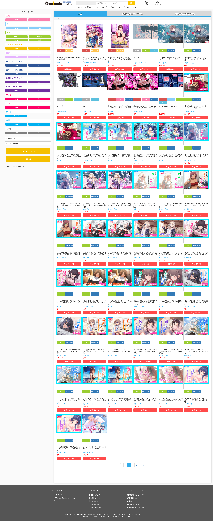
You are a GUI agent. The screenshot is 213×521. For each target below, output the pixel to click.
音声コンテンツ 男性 (14, 69)
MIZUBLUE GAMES (88, 111)
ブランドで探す (13, 143)
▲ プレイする (145, 69)
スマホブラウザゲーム (185, 14)
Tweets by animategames (14, 166)
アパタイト (111, 63)
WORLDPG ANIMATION (64, 63)
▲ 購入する (69, 69)
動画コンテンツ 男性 (14, 86)
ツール (8, 111)
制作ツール (16, 116)
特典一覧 (28, 159)
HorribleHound (61, 111)
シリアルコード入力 (28, 151)
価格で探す (11, 138)
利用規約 (131, 501)
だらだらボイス (163, 63)
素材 (8, 120)
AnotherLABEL (112, 111)
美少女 (8, 95)
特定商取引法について (136, 495)
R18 (39, 19)
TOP (57, 18)
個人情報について (134, 498)
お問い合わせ (95, 498)
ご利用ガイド (95, 495)
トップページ (57, 495)
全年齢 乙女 (17, 36)
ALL (80, 13)
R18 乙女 (16, 40)
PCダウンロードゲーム (132, 14)
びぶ (160, 111)
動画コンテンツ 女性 (14, 78)
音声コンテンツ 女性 (14, 61)
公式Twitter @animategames (64, 498)
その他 (8, 128)
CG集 (8, 103)
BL (8, 24)
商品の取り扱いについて (136, 507)
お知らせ (56, 501)
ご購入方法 (94, 501)
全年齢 (16, 19)
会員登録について (96, 507)
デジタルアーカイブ (14, 44)
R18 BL (39, 40)
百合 (8, 52)
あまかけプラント (189, 111)
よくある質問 (95, 504)
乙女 (8, 15)
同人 (8, 32)
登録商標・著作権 (134, 504)
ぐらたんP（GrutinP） (140, 63)
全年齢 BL (39, 36)
